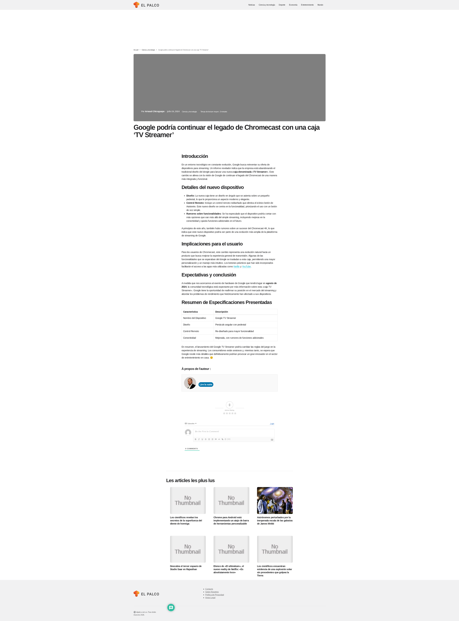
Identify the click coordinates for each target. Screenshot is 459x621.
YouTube (246, 266)
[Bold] (195, 439)
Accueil (136, 50)
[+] (229, 439)
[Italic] (199, 439)
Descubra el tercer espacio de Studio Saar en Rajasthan (186, 568)
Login (272, 423)
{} (225, 439)
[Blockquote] (215, 439)
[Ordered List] (209, 439)
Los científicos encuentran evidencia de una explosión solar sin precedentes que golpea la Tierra (274, 571)
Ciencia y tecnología (148, 50)
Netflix (237, 266)
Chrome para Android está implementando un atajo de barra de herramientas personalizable (231, 520)
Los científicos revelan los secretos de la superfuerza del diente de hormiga (186, 520)
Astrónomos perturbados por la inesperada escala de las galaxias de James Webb (275, 520)
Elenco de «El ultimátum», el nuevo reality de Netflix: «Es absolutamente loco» (228, 569)
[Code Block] (219, 439)
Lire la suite (206, 384)
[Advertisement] (230, 28)
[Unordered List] (212, 439)
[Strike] (205, 439)
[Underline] (202, 439)
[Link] (222, 439)
